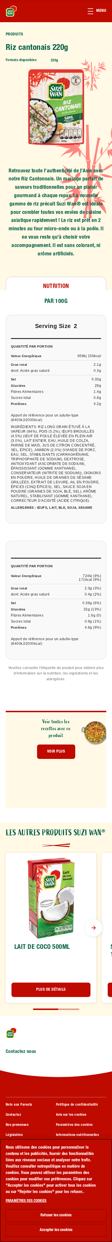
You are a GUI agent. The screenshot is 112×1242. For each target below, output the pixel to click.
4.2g (97, 404)
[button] (100, 11)
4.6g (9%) (93, 627)
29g (98, 386)
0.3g (97, 371)
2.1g (97, 365)
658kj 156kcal (89, 356)
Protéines (18, 404)
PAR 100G (56, 302)
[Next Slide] (93, 927)
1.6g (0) (94, 615)
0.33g (96, 379)
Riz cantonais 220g (37, 48)
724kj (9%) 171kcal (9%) (90, 578)
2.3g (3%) (93, 588)
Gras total (19, 364)
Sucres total (21, 398)
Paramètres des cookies (74, 1125)
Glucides (18, 385)
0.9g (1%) (93, 621)
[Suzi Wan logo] (21, 1033)
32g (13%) (92, 609)
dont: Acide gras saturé (30, 371)
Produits (14, 35)
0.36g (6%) (91, 603)
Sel (13, 379)
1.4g (97, 392)
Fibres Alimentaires (27, 392)
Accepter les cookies (56, 1230)
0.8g (97, 398)
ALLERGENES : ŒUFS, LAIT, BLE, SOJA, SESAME (51, 507)
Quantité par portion (32, 346)
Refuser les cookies (56, 1215)
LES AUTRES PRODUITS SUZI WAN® (56, 833)
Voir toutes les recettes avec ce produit (56, 728)
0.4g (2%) (93, 594)
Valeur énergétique (26, 356)
